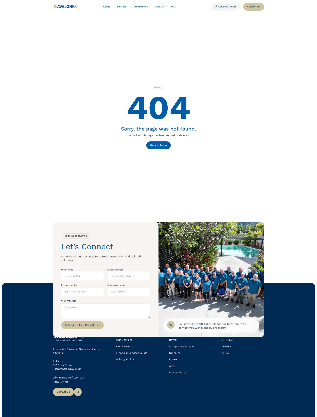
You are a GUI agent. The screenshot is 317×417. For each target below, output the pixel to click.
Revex (173, 339)
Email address (115, 269)
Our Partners (124, 346)
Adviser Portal (178, 372)
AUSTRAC (228, 333)
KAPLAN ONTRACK (181, 333)
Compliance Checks (181, 346)
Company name (116, 285)
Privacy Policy (125, 359)
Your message (68, 300)
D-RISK (226, 346)
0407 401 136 (61, 382)
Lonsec (173, 359)
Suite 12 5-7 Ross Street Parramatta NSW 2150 (67, 365)
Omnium (174, 352)
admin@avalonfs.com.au (68, 377)
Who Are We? (124, 333)
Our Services (124, 339)
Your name (67, 269)
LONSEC (227, 339)
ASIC (172, 366)
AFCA (225, 352)
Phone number (69, 285)
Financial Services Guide (131, 352)
